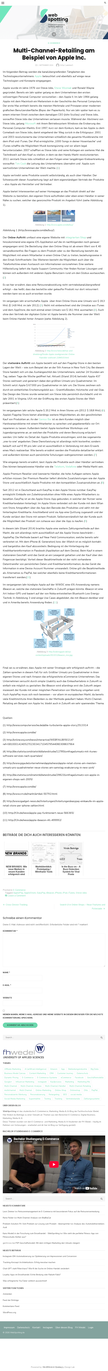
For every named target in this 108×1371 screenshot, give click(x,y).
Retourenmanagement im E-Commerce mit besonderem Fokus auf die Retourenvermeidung (58, 1211)
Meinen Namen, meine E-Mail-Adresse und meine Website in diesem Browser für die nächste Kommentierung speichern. (53, 1016)
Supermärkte (34, 1098)
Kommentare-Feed (11, 1306)
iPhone (58, 892)
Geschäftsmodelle (95, 1077)
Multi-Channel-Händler (55, 1086)
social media (76, 1094)
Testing (47, 1098)
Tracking (58, 1098)
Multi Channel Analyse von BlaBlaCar (34, 1217)
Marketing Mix (84, 1081)
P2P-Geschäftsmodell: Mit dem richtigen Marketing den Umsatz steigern (48, 1243)
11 (55, 602)
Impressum (9, 1327)
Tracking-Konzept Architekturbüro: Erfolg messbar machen (29, 1262)
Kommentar (10, 931)
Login (90, 1327)
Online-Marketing (43, 1090)
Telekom (59, 466)
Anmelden (7, 1294)
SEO (65, 1094)
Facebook (79, 1077)
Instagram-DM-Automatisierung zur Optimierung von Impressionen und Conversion (40, 1256)
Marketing (69, 1081)
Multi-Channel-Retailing (80, 1086)
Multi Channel (26, 1090)
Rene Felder (8, 1217)
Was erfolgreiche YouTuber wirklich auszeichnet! (25, 1281)
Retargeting (54, 1094)
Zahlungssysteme (92, 1098)
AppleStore (30, 892)
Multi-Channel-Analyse (31, 1086)
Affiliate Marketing (12, 1069)
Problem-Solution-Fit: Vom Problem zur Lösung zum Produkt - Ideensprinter (36, 1223)
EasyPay (41, 892)
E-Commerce (54, 43)
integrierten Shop (76, 237)
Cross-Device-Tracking (16, 904)
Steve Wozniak (62, 88)
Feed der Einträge (11, 1300)
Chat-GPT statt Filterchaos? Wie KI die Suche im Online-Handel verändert (36, 1268)
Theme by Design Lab (65, 1367)
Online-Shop (60, 1090)
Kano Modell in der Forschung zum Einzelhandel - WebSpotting (31, 1233)
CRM (52, 1073)
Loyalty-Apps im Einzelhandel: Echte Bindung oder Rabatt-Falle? (32, 1274)
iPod (65, 892)
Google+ (8, 1081)
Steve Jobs (81, 892)
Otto (86, 1090)
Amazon (53, 1069)
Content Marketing (37, 1073)
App (63, 1069)
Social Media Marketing (14, 1098)
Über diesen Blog (64, 1327)
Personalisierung (37, 1094)
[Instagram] (54, 34)
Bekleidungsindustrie (77, 1069)
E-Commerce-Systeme (47, 1077)
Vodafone (70, 466)
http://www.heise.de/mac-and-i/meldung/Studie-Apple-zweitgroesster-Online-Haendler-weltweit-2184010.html (54, 354)
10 (28, 577)
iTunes (71, 892)
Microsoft (30, 123)
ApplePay (18, 892)
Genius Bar (45, 419)
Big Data (94, 1069)
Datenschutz (82, 1073)
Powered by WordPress (41, 1367)
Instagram (48, 1327)
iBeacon (50, 892)
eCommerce (66, 1077)
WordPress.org (9, 1312)
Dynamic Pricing (11, 1077)
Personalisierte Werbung (15, 1094)
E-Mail (7, 985)
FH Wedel (80, 1327)
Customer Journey (65, 1073)
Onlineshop (75, 1090)
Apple (38, 76)
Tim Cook (20, 163)
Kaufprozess (55, 1081)
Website (7, 997)
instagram (42, 1081)
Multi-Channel (10, 1086)
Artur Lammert (66, 65)
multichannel (10, 1090)
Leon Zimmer (8, 1211)
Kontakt (36, 1327)
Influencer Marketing (25, 1081)
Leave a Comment (17, 895)
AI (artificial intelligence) (35, 1069)
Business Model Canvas (15, 1073)
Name (6, 972)
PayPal (95, 1090)
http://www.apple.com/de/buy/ (60, 224)
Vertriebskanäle (73, 1098)
